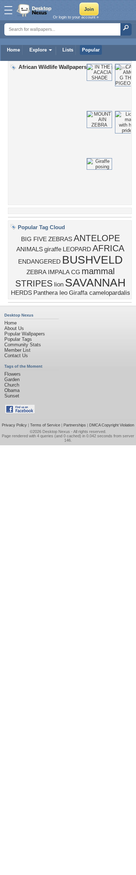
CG (75, 272)
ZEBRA (36, 272)
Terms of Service (45, 425)
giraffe (52, 249)
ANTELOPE (97, 238)
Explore (38, 50)
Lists (67, 50)
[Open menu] (8, 10)
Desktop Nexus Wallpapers (35, 10)
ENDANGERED (39, 261)
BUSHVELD (92, 259)
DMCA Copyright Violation (111, 425)
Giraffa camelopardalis (99, 292)
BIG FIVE (34, 239)
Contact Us (16, 355)
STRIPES (34, 283)
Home (13, 50)
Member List (17, 350)
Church (11, 385)
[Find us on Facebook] (20, 412)
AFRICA (108, 248)
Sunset (11, 396)
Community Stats (22, 344)
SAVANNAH (95, 282)
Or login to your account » (76, 17)
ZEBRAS (60, 239)
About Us (14, 328)
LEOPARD (77, 249)
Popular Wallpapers (24, 334)
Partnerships (74, 425)
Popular (91, 50)
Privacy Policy (14, 425)
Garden (12, 379)
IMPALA (59, 272)
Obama (12, 390)
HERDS (21, 292)
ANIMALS (29, 249)
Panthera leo (50, 292)
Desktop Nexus (56, 431)
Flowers (12, 374)
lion (58, 284)
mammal (98, 271)
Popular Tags (18, 339)
